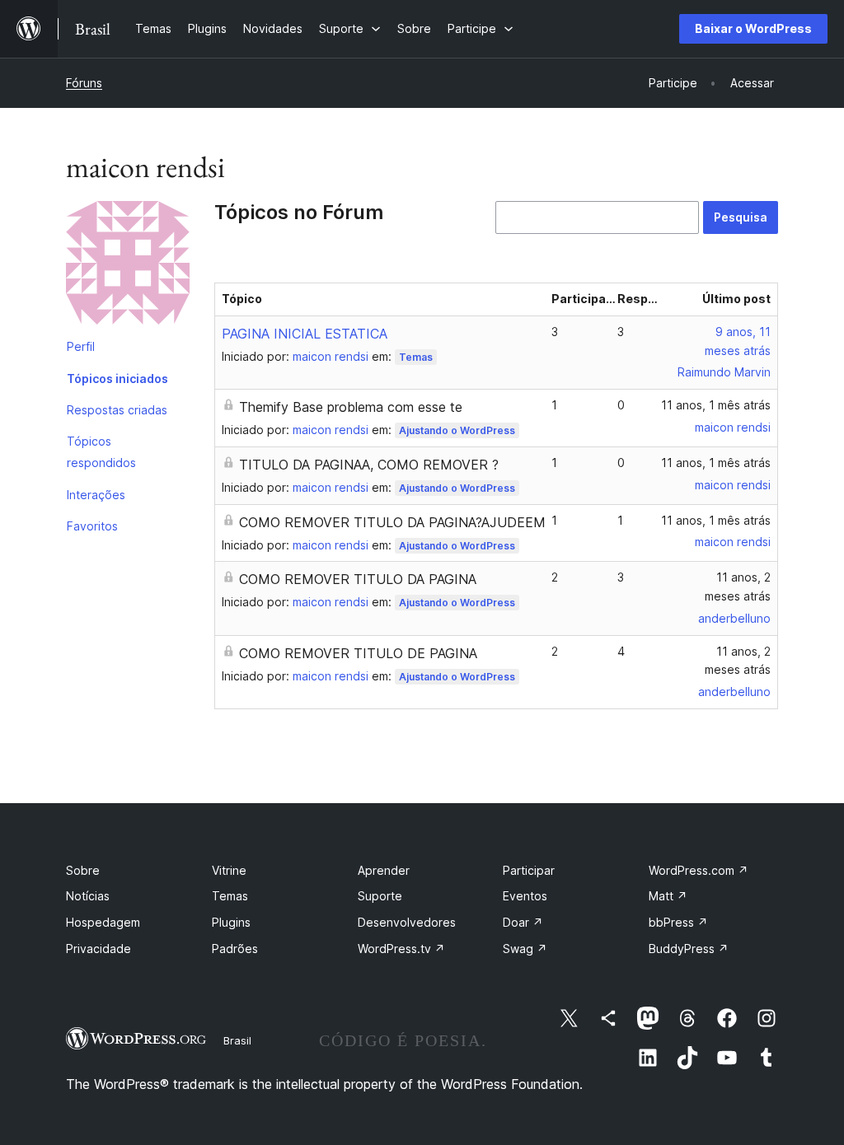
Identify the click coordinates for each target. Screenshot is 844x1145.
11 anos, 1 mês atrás (716, 405)
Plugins (231, 922)
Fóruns (84, 83)
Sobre (83, 870)
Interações (96, 495)
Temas (416, 357)
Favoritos (92, 526)
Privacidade (98, 949)
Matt (668, 896)
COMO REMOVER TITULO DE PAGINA (358, 653)
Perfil (81, 346)
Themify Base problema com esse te (350, 407)
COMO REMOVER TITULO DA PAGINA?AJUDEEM (392, 522)
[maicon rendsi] (128, 266)
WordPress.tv (401, 949)
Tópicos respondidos (101, 452)
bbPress (678, 922)
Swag (525, 949)
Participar (529, 870)
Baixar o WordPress (753, 28)
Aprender (384, 870)
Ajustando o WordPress (457, 430)
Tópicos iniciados (117, 379)
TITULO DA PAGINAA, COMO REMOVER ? (369, 464)
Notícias (88, 896)
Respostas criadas (117, 410)
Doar (523, 922)
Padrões (235, 949)
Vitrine (229, 870)
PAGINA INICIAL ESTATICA (304, 333)
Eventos (525, 896)
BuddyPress (689, 949)
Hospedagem (103, 922)
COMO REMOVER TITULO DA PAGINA (357, 579)
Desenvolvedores (407, 922)
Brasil (237, 1040)
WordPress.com (698, 870)
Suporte (380, 896)
